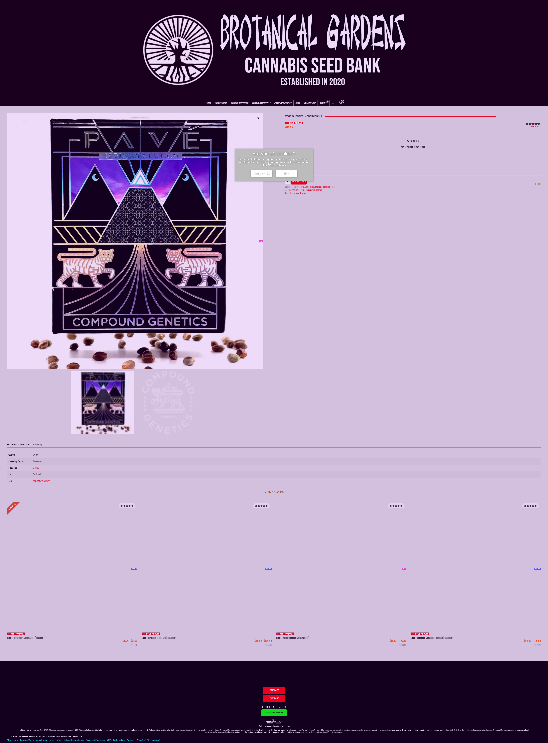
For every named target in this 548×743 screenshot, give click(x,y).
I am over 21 (261, 173)
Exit (286, 173)
